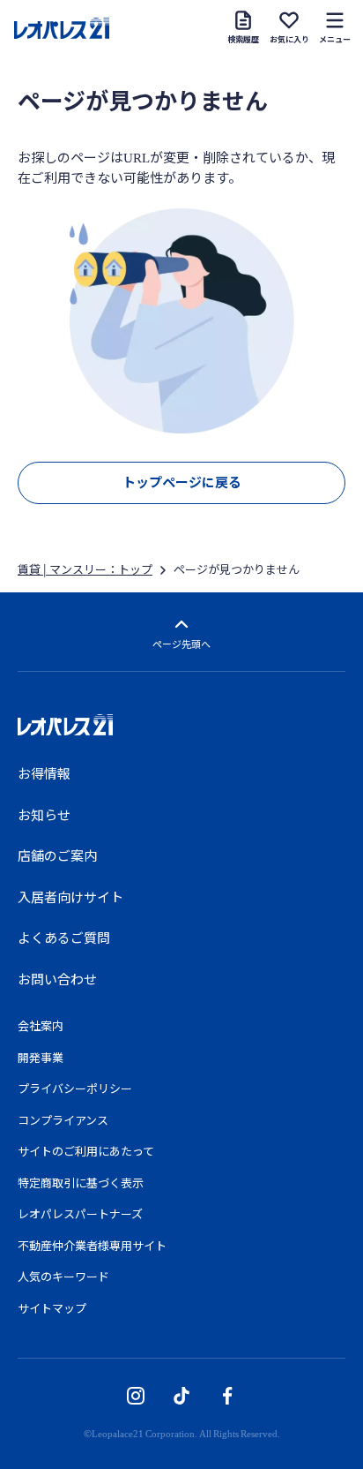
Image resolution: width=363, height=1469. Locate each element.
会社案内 (40, 1025)
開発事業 (40, 1057)
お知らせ (44, 815)
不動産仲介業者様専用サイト (92, 1245)
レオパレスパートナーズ (80, 1213)
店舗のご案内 (57, 855)
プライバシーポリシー (75, 1088)
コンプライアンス (63, 1119)
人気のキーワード (63, 1276)
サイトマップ (52, 1308)
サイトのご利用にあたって (86, 1150)
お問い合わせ (57, 979)
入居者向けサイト (70, 897)
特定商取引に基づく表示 (81, 1182)
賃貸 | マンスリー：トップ (85, 569)
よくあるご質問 (64, 937)
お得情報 (44, 773)
